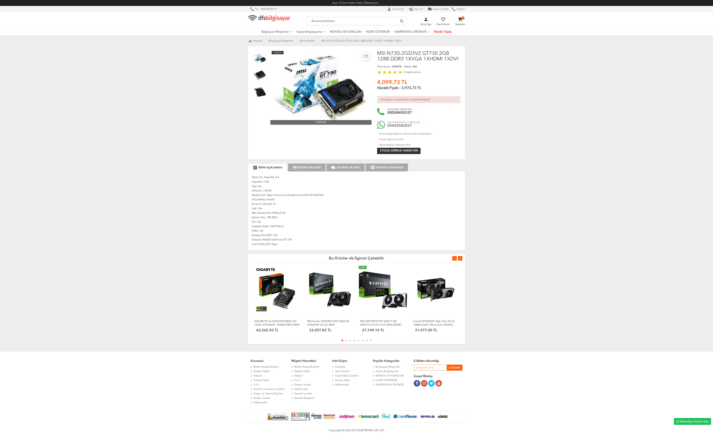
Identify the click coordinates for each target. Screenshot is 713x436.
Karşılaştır (424, 134)
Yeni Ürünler (342, 371)
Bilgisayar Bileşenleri (275, 31)
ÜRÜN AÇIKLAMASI (267, 167)
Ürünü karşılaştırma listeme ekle (397, 134)
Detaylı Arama (261, 398)
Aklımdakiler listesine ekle (394, 145)
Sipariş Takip (342, 380)
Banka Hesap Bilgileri (266, 367)
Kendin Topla (443, 31)
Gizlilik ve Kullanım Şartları (269, 389)
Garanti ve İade (303, 393)
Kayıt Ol (415, 9)
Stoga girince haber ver (399, 150)
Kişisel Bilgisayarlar (310, 31)
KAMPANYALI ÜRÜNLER (410, 31)
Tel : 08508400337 (263, 9)
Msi (415, 66)
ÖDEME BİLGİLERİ (307, 167)
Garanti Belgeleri (304, 398)
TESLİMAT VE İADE (345, 167)
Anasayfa (256, 41)
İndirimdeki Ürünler (346, 375)
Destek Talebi (261, 371)
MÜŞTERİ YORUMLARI (386, 167)
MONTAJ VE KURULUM (345, 31)
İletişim (458, 9)
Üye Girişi (395, 9)
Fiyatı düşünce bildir (390, 139)
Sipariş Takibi (438, 9)
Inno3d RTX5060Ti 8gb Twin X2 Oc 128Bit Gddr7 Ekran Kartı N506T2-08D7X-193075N (434, 325)
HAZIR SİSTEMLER (378, 31)
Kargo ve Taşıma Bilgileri (268, 393)
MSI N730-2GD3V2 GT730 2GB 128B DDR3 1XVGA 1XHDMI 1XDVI (361, 41)
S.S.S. (256, 384)
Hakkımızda (260, 402)
